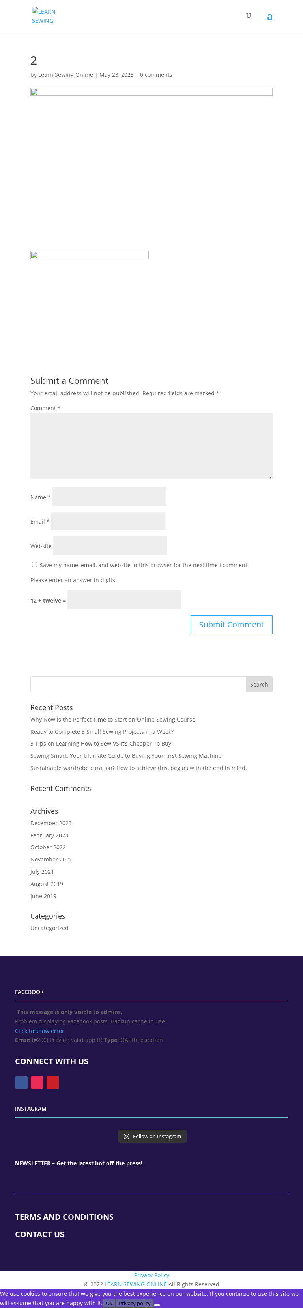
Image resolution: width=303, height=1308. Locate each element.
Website (41, 546)
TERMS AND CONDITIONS (64, 1216)
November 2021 (51, 859)
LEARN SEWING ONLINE (136, 1284)
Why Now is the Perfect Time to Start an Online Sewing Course (112, 719)
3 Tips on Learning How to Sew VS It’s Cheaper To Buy (100, 743)
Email (40, 521)
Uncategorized (49, 928)
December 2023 (51, 823)
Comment (45, 408)
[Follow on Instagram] (37, 1082)
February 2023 (49, 835)
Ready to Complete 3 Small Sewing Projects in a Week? (102, 731)
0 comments (156, 74)
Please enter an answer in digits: (73, 580)
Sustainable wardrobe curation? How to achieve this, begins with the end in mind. (138, 768)
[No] (157, 1305)
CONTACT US (39, 1234)
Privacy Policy (151, 1275)
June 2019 (43, 896)
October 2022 (48, 847)
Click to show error (39, 1030)
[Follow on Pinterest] (53, 1082)
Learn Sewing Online (65, 74)
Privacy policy (135, 1303)
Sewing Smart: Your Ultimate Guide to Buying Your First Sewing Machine (126, 755)
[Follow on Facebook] (21, 1082)
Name (40, 497)
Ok (109, 1303)
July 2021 (42, 871)
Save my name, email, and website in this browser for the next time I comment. (144, 565)
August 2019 (46, 884)
